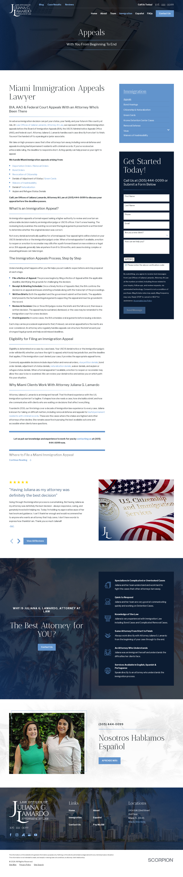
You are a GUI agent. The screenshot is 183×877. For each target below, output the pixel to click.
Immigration (75, 817)
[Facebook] (10, 834)
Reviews (69, 4)
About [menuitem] (103, 13)
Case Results (54, 4)
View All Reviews (35, 541)
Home (72, 810)
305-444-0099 (164, 4)
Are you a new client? (134, 232)
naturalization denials (61, 366)
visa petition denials (88, 362)
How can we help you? (134, 241)
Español (97, 817)
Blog (41, 4)
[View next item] (18, 541)
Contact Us (165, 13)
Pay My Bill (98, 824)
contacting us (84, 439)
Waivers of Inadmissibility (24, 183)
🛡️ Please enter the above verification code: (145, 265)
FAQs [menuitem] (150, 13)
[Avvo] (23, 834)
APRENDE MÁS (109, 760)
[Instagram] (16, 834)
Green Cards (50, 178)
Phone (128, 214)
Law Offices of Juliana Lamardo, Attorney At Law (39, 125)
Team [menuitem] (113, 13)
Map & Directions (136, 822)
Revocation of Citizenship (24, 174)
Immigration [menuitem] (125, 13)
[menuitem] (127, 98)
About (96, 810)
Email (127, 223)
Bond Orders (18, 170)
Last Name (130, 205)
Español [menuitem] (139, 13)
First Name (130, 196)
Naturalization (28, 187)
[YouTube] (35, 834)
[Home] (20, 10)
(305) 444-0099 (77, 197)
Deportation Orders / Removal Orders (30, 166)
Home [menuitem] (94, 13)
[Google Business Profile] (29, 834)
